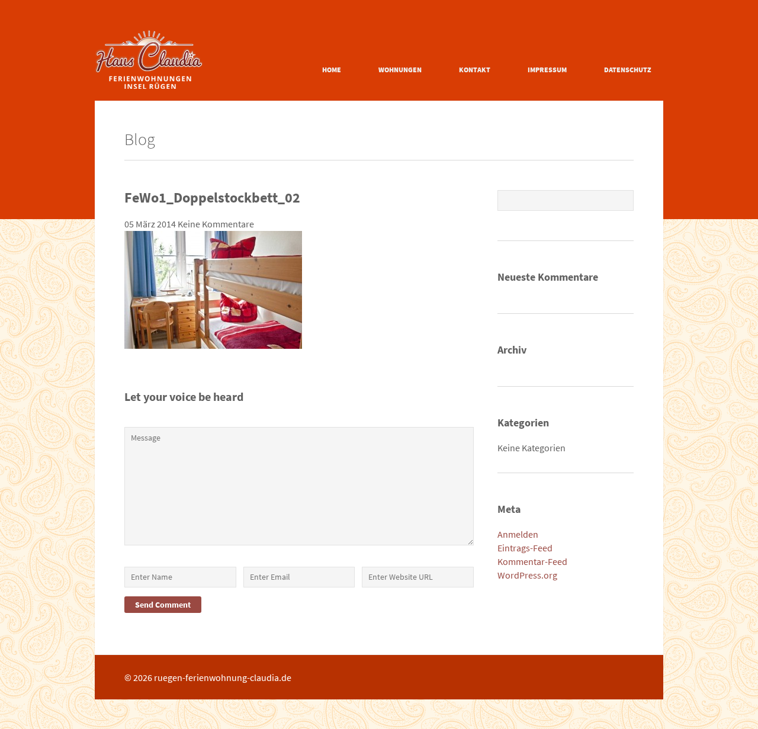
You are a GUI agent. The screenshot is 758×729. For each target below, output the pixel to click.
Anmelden (517, 534)
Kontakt (474, 69)
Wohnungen (400, 69)
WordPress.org (527, 575)
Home (331, 69)
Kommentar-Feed (532, 561)
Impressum (547, 69)
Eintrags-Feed (525, 548)
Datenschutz (627, 69)
